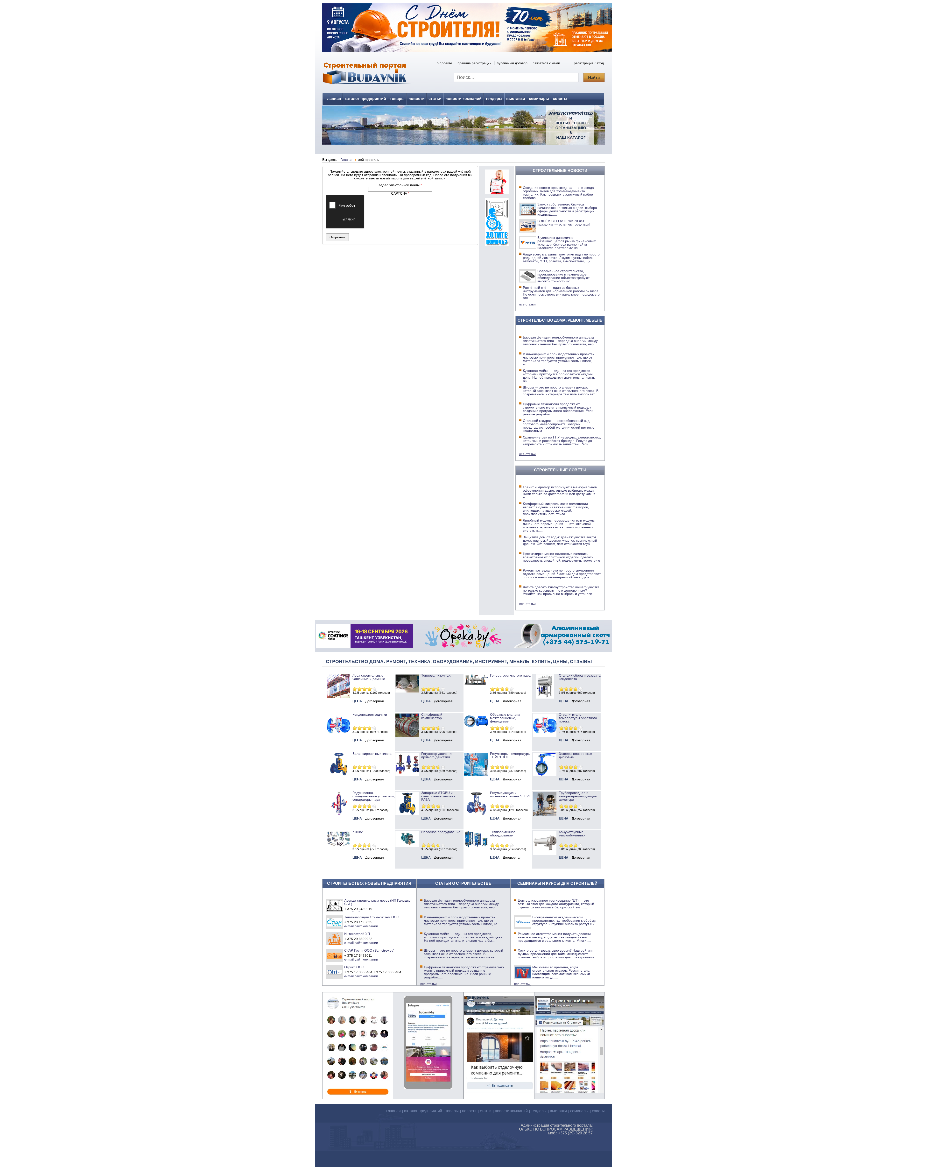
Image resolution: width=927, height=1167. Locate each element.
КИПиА (357, 832)
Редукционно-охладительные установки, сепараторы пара (373, 796)
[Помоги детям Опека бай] (463, 647)
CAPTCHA (400, 193)
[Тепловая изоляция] (407, 691)
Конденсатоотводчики (369, 714)
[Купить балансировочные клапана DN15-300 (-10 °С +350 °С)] (338, 775)
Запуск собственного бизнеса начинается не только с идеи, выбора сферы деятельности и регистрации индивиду (567, 209)
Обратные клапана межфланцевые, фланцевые (505, 718)
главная (333, 99)
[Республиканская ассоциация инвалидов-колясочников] (497, 245)
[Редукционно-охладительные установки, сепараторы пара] (338, 814)
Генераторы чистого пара (510, 675)
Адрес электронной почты (400, 185)
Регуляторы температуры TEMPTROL (510, 755)
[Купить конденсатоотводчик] (476, 684)
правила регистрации (474, 63)
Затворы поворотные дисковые (575, 755)
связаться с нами (546, 63)
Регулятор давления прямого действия (437, 755)
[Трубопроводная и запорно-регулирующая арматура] (544, 815)
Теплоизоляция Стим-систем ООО (371, 917)
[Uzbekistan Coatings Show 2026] (364, 647)
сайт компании (366, 926)
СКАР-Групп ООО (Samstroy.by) (369, 950)
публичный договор (512, 63)
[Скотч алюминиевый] (562, 647)
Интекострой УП (357, 934)
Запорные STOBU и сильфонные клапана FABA (438, 796)
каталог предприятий (365, 99)
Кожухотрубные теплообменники (572, 833)
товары (397, 99)
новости (416, 99)
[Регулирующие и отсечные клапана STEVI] (476, 814)
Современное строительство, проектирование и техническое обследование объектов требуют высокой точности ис (563, 276)
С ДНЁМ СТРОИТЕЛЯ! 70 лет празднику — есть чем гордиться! (563, 222)
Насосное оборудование (440, 832)
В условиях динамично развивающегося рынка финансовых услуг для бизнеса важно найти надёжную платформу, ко (566, 243)
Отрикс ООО (354, 967)
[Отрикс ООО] (335, 972)
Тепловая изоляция (436, 675)
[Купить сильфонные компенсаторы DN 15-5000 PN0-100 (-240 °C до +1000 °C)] (407, 736)
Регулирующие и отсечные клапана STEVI (510, 794)
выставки (515, 99)
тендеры (493, 99)
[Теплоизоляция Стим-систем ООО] (335, 922)
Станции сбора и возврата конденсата (580, 677)
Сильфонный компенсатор (431, 716)
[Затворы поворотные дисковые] (544, 775)
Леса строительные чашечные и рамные (368, 677)
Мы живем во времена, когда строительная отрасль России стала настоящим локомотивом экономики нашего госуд (561, 972)
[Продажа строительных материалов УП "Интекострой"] (334, 939)
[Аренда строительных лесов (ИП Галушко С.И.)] (335, 905)
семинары (539, 99)
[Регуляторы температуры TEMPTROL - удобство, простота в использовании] (476, 775)
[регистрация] (463, 125)
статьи (435, 99)
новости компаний (463, 99)
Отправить (337, 237)
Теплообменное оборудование (503, 833)
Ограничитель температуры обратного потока (578, 718)
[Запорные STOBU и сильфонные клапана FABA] (407, 814)
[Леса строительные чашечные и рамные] (338, 697)
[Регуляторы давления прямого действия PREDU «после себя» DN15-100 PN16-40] (407, 775)
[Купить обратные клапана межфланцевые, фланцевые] (476, 729)
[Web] (497, 192)
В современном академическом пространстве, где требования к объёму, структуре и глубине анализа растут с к (565, 920)
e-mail (349, 926)
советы (560, 99)
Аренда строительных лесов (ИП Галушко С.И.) (377, 902)
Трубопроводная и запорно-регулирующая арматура (578, 796)
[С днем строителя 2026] (467, 50)
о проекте (444, 63)
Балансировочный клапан (372, 754)
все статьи (527, 304)
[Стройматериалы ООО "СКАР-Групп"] (335, 955)
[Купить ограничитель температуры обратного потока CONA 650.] (544, 736)
